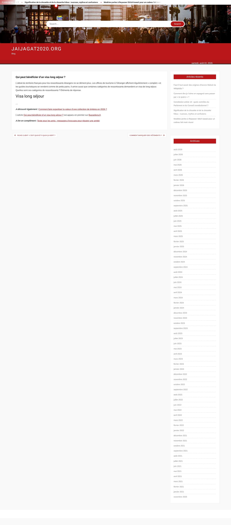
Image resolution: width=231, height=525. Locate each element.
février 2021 (179, 487)
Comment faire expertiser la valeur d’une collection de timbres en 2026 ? (72, 109)
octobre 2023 (179, 323)
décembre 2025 (180, 190)
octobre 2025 (179, 200)
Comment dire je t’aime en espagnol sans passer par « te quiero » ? (194, 95)
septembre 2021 (181, 451)
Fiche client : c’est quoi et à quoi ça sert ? (36, 135)
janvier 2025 (179, 246)
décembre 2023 (180, 313)
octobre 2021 (179, 446)
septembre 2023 (181, 328)
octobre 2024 (179, 262)
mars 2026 (178, 175)
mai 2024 (178, 287)
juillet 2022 (178, 400)
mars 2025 (178, 236)
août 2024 (178, 272)
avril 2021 (178, 476)
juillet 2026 (178, 154)
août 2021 (178, 456)
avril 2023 (178, 354)
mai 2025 (178, 226)
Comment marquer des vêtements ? (146, 135)
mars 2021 (178, 481)
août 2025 (178, 211)
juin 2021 (177, 466)
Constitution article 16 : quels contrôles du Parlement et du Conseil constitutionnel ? (191, 103)
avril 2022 (178, 415)
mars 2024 (178, 298)
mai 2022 (178, 410)
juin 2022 (177, 405)
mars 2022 (178, 420)
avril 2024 (178, 292)
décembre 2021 (180, 435)
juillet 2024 (178, 277)
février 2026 (179, 180)
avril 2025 (178, 231)
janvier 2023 (179, 369)
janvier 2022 (179, 430)
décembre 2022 (180, 374)
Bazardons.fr (95, 115)
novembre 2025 (180, 195)
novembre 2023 (180, 318)
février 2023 (179, 364)
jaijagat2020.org (36, 48)
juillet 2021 (178, 461)
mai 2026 (178, 165)
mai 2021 (178, 471)
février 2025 (179, 241)
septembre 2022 (181, 389)
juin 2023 (177, 343)
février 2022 (179, 425)
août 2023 (178, 333)
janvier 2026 (179, 185)
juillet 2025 (178, 216)
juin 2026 (177, 160)
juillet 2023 (178, 338)
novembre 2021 (180, 441)
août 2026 (178, 149)
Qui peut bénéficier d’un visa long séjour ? (43, 115)
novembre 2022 (180, 379)
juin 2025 (177, 221)
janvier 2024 (179, 308)
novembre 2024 (180, 257)
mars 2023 (178, 359)
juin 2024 (177, 282)
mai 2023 (178, 349)
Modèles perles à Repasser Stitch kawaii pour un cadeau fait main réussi (119, 2)
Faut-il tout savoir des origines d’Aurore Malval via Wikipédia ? (195, 86)
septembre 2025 (181, 206)
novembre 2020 (180, 497)
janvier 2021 (179, 492)
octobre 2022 (179, 384)
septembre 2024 (181, 267)
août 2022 (178, 395)
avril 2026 (178, 170)
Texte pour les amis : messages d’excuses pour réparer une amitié (68, 121)
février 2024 (179, 303)
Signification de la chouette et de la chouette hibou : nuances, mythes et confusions (44, 2)
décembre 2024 (180, 252)
